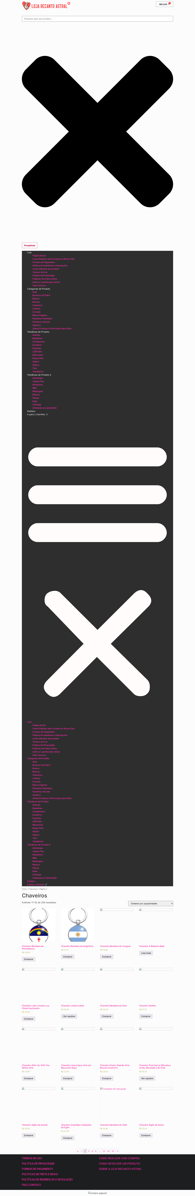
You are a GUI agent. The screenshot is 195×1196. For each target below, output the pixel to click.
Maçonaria (37, 355)
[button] (97, 568)
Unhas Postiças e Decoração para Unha (52, 328)
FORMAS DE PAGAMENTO (37, 1169)
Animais (36, 335)
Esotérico (37, 345)
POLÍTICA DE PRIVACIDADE (38, 1163)
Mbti (34, 388)
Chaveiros (37, 305)
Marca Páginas (39, 315)
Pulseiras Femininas (42, 318)
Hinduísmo (37, 384)
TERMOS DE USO (32, 1158)
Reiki (34, 401)
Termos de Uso (39, 272)
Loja (29, 252)
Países (35, 398)
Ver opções (69, 1016)
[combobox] (97, 19)
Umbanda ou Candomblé (44, 408)
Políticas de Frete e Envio (44, 279)
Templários (38, 371)
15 (113, 1151)
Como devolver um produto (45, 269)
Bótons (36, 298)
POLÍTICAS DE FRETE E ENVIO (40, 1174)
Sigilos (35, 361)
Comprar (28, 959)
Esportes (36, 348)
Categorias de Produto (38, 288)
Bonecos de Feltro (41, 295)
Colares (36, 308)
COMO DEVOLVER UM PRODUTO (119, 1163)
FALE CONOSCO (31, 1184)
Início (24, 889)
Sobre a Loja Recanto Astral (46, 282)
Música (36, 394)
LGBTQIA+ (37, 351)
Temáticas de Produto (38, 331)
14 (108, 1151)
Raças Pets (38, 358)
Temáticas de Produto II (39, 374)
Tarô (34, 368)
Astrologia (37, 378)
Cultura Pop (38, 381)
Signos (35, 365)
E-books (36, 312)
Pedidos (31, 411)
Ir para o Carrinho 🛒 (37, 414)
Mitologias (37, 391)
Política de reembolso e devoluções (50, 265)
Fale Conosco (39, 285)
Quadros (36, 325)
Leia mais (146, 953)
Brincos (36, 302)
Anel (34, 292)
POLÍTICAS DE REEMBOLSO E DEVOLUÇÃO (47, 1179)
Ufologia (36, 404)
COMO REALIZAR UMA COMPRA (119, 1158)
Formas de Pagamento (43, 262)
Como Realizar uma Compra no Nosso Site (53, 259)
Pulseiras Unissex (41, 322)
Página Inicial (39, 255)
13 (104, 1151)
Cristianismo (38, 341)
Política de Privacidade (43, 275)
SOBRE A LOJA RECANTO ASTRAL (120, 1169)
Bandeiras (37, 338)
